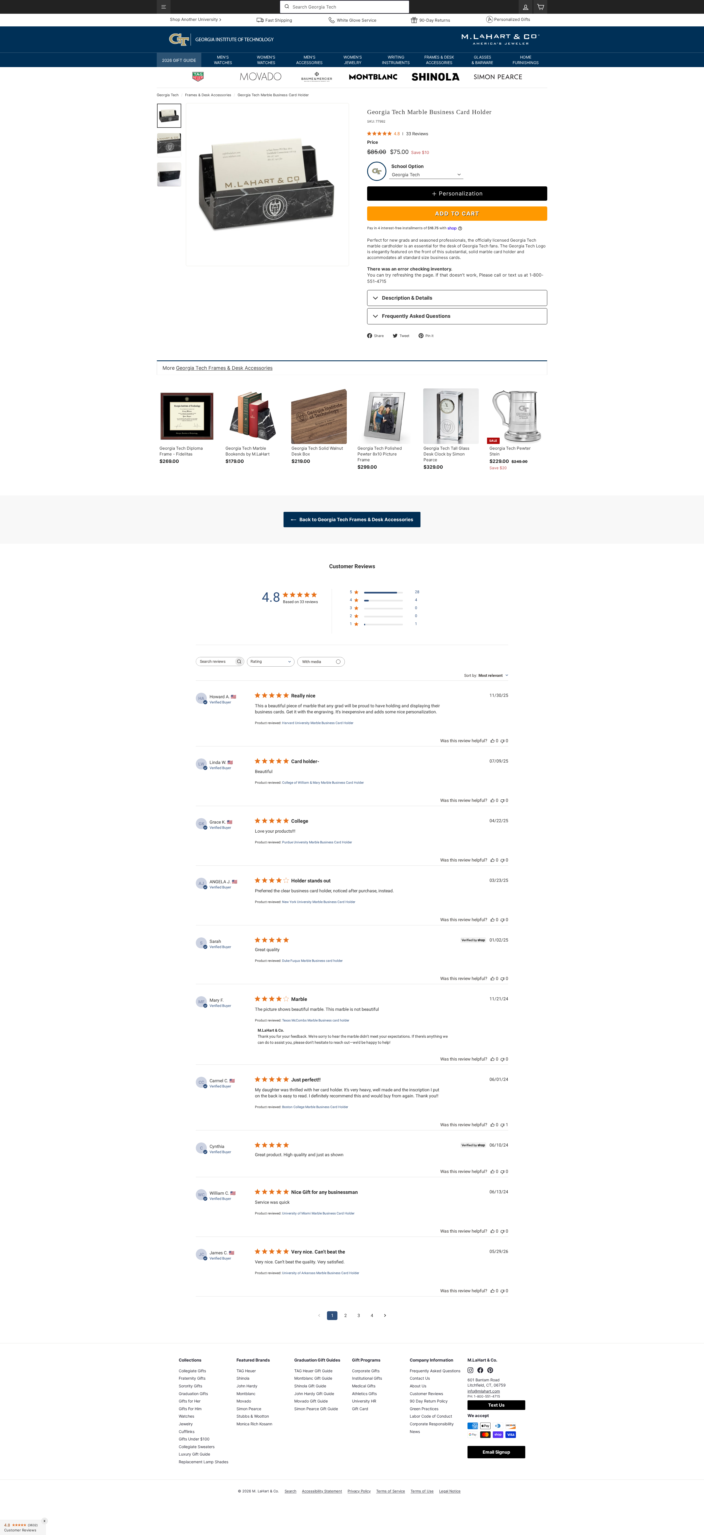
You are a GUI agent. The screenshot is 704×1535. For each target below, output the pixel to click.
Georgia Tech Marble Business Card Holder (273, 95)
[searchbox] (215, 661)
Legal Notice (450, 1491)
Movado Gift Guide (311, 1401)
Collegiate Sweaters (197, 1446)
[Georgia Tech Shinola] (435, 77)
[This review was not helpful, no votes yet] (502, 740)
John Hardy (247, 1386)
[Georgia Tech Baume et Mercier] (316, 77)
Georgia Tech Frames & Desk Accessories (224, 368)
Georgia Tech (168, 95)
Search (290, 1491)
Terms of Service (390, 1491)
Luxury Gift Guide (194, 1454)
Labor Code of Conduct (431, 1416)
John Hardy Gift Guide (314, 1393)
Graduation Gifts (193, 1393)
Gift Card (360, 1408)
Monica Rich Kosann (254, 1423)
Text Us (496, 1405)
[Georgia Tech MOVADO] (260, 78)
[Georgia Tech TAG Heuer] (198, 77)
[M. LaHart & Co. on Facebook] (480, 1370)
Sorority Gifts (190, 1386)
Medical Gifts (363, 1386)
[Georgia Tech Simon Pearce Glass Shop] (498, 77)
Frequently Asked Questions (416, 316)
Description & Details (407, 298)
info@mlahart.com (484, 1391)
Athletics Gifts (364, 1393)
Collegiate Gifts (192, 1370)
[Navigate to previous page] (319, 1315)
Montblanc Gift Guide (313, 1378)
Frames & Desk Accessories (208, 95)
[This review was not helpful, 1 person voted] (502, 1124)
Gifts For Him (190, 1408)
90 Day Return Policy (429, 1401)
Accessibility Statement (322, 1491)
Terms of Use (422, 1491)
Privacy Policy (359, 1491)
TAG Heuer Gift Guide (313, 1370)
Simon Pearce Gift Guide (316, 1408)
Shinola (243, 1378)
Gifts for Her (189, 1401)
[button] (222, 60)
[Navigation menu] (163, 7)
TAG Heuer (246, 1370)
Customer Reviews (426, 1393)
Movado (244, 1401)
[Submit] (286, 7)
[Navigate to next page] (385, 1315)
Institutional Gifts (367, 1378)
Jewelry (186, 1423)
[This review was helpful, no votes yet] (492, 740)
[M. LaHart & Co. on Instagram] (470, 1370)
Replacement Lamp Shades (203, 1461)
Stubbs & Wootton (253, 1416)
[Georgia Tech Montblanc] (373, 77)
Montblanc (246, 1393)
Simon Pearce (249, 1408)
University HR (364, 1401)
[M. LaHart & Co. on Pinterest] (490, 1370)
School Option (407, 166)
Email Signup (496, 1452)
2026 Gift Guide (179, 60)
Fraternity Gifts (192, 1378)
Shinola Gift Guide (310, 1386)
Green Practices (424, 1408)
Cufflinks (186, 1431)
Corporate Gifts (366, 1370)
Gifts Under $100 (194, 1439)
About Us (418, 1386)
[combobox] (344, 7)
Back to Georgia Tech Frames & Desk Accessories (355, 519)
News (415, 1431)
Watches (186, 1416)
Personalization (461, 193)
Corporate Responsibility (432, 1423)
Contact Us (420, 1378)
